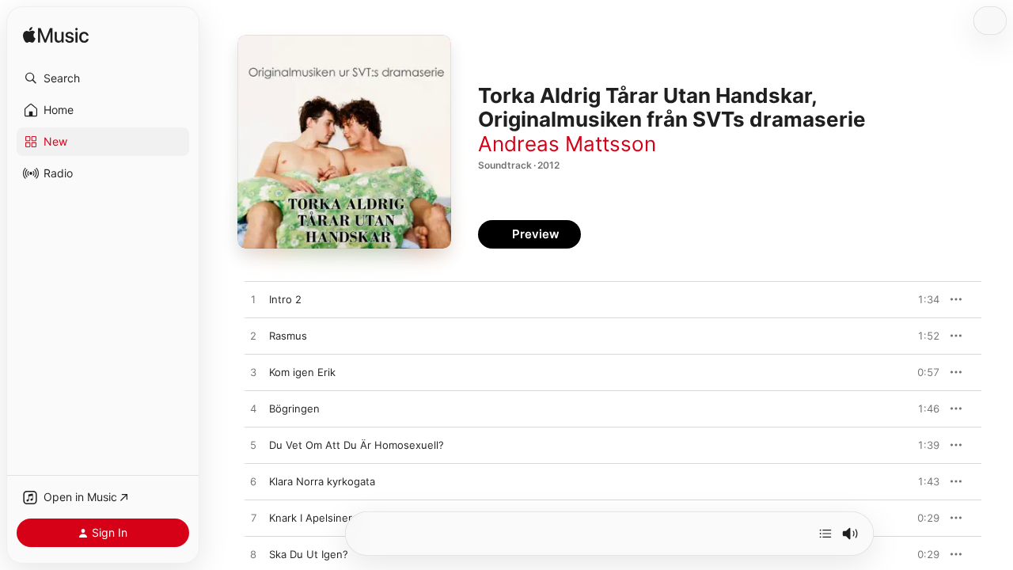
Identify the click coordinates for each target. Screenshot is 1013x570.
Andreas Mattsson (567, 143)
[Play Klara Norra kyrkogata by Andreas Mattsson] (253, 482)
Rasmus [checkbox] (288, 335)
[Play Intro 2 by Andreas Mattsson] (253, 300)
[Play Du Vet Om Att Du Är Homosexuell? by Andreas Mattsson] (253, 446)
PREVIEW (922, 299)
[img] (56, 36)
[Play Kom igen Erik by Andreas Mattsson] (253, 373)
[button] (102, 78)
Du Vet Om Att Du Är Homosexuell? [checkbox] (356, 445)
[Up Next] (825, 533)
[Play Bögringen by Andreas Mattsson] (253, 409)
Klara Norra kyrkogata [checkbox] (322, 481)
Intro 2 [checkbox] (285, 299)
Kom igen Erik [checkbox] (302, 372)
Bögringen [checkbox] (294, 408)
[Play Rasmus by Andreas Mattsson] (253, 336)
